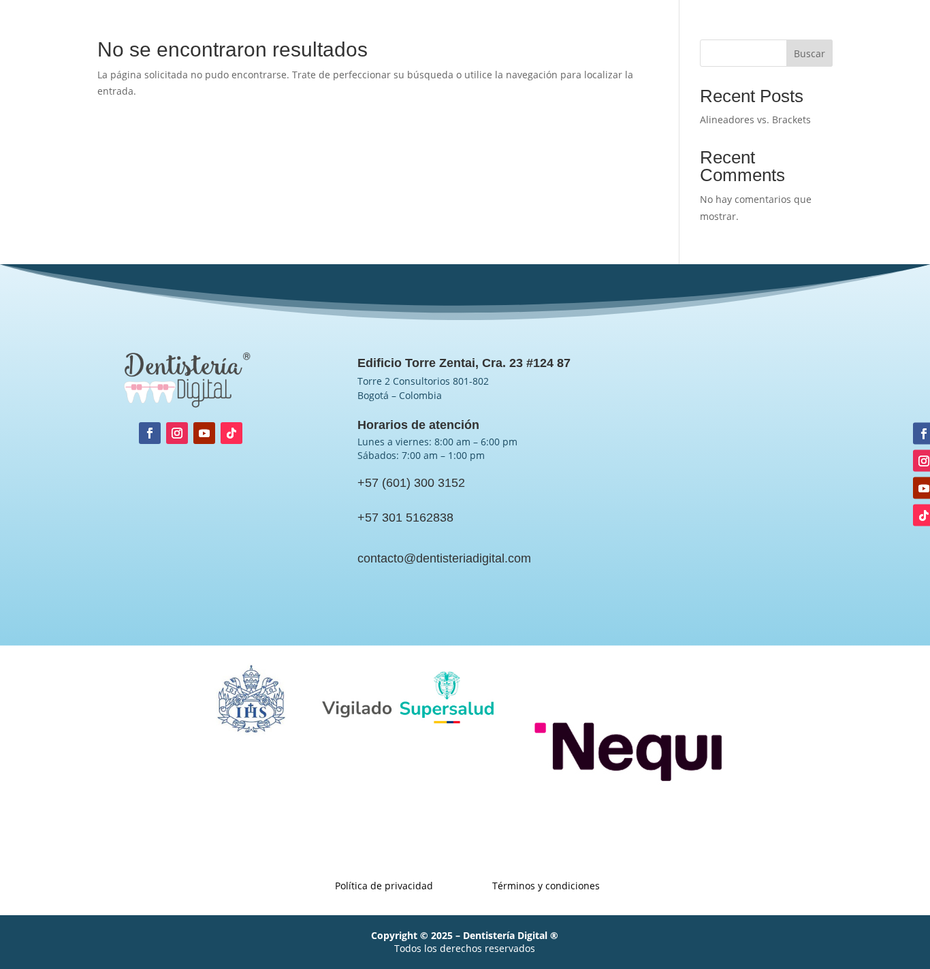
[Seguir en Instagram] (177, 433)
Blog (583, 28)
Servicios (325, 28)
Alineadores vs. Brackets (755, 119)
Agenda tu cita (407, 28)
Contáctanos (638, 28)
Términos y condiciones (852, 28)
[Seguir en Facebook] (150, 433)
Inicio (210, 28)
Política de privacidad (732, 28)
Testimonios (484, 28)
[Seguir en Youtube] (204, 433)
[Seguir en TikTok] (231, 433)
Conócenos (263, 28)
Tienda (542, 28)
